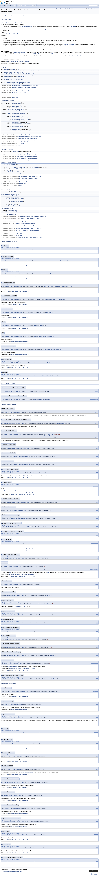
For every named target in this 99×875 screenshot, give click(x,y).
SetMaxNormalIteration (16, 120)
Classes (25, 5)
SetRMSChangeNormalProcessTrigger (19, 130)
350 (8, 787)
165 (8, 251)
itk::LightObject (15, 97)
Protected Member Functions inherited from (23, 174)
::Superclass (36, 375)
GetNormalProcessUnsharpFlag (18, 112)
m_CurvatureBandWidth (15, 192)
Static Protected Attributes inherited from (22, 237)
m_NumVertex (14, 211)
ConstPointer (6, 69)
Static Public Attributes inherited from (21, 153)
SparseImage (73, 26)
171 (8, 696)
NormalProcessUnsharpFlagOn (18, 116)
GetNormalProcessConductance (18, 109)
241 (8, 670)
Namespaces (19, 5)
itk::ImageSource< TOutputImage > (19, 92)
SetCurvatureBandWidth (16, 117)
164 (8, 328)
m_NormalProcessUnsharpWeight (17, 202)
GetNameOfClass (15, 107)
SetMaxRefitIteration (16, 122)
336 (8, 748)
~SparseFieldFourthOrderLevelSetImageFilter (14, 173)
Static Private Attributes (90, 8)
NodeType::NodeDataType (21, 76)
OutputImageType (29, 70)
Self (19, 69)
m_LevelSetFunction (15, 194)
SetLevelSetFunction (16, 119)
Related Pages (8, 5)
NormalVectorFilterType (8, 73)
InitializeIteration (15, 133)
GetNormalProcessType (16, 110)
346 (8, 800)
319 (8, 774)
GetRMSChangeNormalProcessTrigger (19, 115)
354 (8, 813)
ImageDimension (16, 151)
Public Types (57, 8)
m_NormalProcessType (15, 200)
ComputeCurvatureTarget (11, 167)
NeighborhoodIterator (18, 80)
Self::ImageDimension (25, 82)
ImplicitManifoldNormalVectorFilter (19, 52)
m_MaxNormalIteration (15, 195)
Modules (14, 5)
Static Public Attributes (70, 8)
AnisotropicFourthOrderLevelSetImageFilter (56, 53)
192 (8, 354)
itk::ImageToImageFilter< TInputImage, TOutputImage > (23, 90)
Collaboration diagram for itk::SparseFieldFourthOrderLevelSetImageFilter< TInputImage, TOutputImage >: (20, 65)
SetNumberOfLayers (16, 129)
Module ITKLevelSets (11, 12)
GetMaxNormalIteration (16, 103)
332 (8, 709)
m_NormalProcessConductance (17, 198)
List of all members (96, 8)
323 (8, 761)
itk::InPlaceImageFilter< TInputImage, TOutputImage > (27, 138)
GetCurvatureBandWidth (16, 102)
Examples (34, 5)
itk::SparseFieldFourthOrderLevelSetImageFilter (12, 260)
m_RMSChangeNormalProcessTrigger (18, 205)
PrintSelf (7, 168)
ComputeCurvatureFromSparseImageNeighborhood (16, 165)
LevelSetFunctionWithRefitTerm (73, 29)
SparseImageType (36, 70)
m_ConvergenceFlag (15, 191)
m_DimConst (14, 210)
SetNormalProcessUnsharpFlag (18, 126)
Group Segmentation (4, 12)
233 (8, 477)
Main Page (3, 5)
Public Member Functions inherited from (22, 134)
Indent (17, 168)
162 (8, 341)
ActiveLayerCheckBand (10, 164)
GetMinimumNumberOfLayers (17, 106)
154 (7, 61)
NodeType (6, 72)
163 (8, 378)
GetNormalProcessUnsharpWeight (18, 113)
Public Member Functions (63, 8)
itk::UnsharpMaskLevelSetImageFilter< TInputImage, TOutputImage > (21, 494)
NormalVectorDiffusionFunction (21, 75)
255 (8, 550)
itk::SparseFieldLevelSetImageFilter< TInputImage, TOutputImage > (25, 85)
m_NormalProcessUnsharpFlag (17, 201)
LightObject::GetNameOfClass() (10, 490)
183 (8, 278)
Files (29, 5)
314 (8, 852)
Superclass (6, 83)
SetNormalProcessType (16, 125)
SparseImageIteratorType (9, 80)
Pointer (5, 78)
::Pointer (35, 325)
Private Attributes (84, 8)
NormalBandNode (13, 29)
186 (8, 367)
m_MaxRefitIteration (15, 197)
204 (8, 265)
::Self (35, 336)
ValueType (8, 102)
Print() (10, 572)
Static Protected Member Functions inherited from (18, 225)
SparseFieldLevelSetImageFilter (26, 26)
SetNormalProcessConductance (18, 123)
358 (8, 826)
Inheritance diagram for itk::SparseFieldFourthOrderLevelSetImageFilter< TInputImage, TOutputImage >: (20, 63)
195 (8, 291)
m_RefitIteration (14, 204)
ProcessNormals (9, 170)
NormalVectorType (7, 76)
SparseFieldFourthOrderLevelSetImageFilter (9, 7)
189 (8, 317)
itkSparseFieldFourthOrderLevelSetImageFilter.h (15, 15)
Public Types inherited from (19, 85)
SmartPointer (12, 69)
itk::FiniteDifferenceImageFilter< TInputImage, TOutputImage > (24, 87)
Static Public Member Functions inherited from (23, 216)
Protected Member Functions (77, 8)
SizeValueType (9, 211)
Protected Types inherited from (18, 223)
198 (8, 304)
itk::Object (14, 95)
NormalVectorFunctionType (9, 75)
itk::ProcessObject (16, 94)
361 (8, 839)
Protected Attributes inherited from (21, 228)
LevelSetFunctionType (8, 70)
